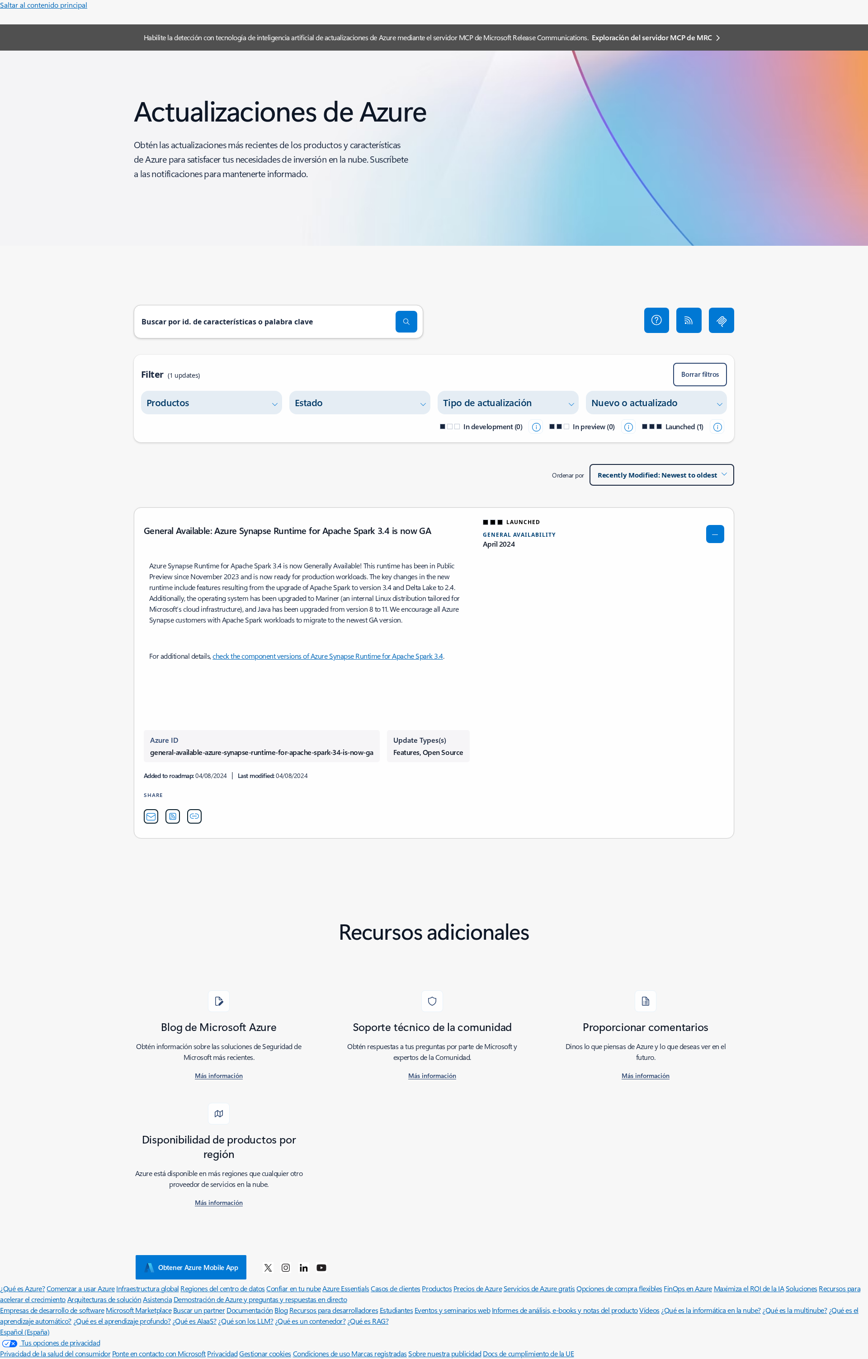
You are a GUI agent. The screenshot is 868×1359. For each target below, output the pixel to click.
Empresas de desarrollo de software (52, 1310)
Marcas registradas (378, 1353)
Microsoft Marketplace (138, 1310)
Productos (437, 1288)
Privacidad (222, 1353)
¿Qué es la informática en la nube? (711, 1310)
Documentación (249, 1310)
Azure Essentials (345, 1288)
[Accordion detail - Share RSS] (172, 816)
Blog (281, 1310)
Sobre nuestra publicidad (444, 1353)
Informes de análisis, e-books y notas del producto (565, 1310)
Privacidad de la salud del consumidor (55, 1353)
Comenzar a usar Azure (81, 1288)
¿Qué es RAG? (367, 1321)
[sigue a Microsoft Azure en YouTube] (321, 1267)
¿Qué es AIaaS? (194, 1321)
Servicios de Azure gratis (539, 1288)
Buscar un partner (199, 1310)
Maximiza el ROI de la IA (749, 1288)
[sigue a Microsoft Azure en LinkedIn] (303, 1267)
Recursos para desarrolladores (333, 1310)
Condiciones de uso (322, 1353)
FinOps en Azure (688, 1288)
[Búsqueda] (406, 322)
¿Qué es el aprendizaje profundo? (122, 1321)
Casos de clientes (395, 1288)
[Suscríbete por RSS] (689, 320)
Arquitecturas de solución (104, 1299)
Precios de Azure (477, 1288)
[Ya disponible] (717, 426)
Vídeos (649, 1310)
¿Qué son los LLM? (245, 1321)
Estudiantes (396, 1310)
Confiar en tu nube (293, 1288)
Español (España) (24, 1331)
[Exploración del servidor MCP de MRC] (721, 320)
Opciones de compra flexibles (619, 1288)
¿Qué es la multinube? (794, 1310)
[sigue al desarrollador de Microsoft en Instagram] (285, 1267)
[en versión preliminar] (628, 426)
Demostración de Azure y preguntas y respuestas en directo (260, 1299)
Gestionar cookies (265, 1353)
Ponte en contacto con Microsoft (159, 1353)
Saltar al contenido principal (43, 4)
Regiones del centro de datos (222, 1288)
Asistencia (157, 1299)
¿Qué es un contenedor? (310, 1321)
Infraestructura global (147, 1288)
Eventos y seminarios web (452, 1310)
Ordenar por (568, 475)
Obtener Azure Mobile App (198, 1267)
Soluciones (801, 1288)
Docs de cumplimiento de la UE (528, 1353)
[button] (657, 320)
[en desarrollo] (536, 426)
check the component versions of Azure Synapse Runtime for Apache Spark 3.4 (327, 656)
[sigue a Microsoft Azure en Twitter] (268, 1267)
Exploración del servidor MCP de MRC (652, 37)
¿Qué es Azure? (22, 1288)
